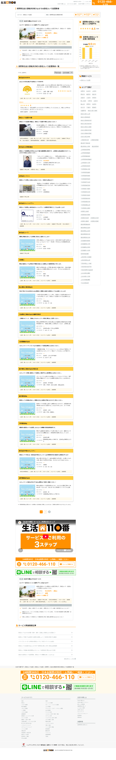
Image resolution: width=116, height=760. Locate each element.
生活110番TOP (20, 667)
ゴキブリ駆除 (24, 708)
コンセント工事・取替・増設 (52, 714)
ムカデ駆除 (48, 706)
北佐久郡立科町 (85, 136)
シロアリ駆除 (24, 704)
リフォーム (48, 732)
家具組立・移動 (25, 736)
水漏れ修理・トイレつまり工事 (28, 721)
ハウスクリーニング (26, 725)
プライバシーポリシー (83, 713)
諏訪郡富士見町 (85, 146)
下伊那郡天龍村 (85, 195)
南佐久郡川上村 (85, 114)
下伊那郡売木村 (85, 192)
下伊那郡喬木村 (85, 201)
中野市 (90, 101)
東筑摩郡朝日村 (85, 234)
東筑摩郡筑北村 (85, 237)
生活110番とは (61, 3)
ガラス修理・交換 (50, 719)
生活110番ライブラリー (84, 3)
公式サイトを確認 (41, 37)
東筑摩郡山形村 (85, 231)
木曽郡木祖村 (85, 218)
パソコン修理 (24, 729)
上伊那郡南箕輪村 (86, 159)
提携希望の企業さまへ (83, 724)
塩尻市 (94, 104)
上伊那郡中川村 (85, 163)
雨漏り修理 (48, 721)
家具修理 (48, 729)
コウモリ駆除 (24, 712)
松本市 (88, 91)
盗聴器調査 (48, 734)
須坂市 (83, 97)
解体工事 (48, 730)
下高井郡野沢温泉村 (87, 270)
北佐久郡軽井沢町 (86, 130)
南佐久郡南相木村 (86, 120)
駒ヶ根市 (83, 101)
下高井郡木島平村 (86, 267)
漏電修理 (23, 714)
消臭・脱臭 (48, 725)
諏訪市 (94, 94)
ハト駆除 (23, 710)
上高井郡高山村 (85, 260)
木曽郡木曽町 (95, 221)
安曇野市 (83, 110)
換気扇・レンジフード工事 (27, 715)
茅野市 (88, 104)
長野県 (47, 667)
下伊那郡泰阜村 (85, 198)
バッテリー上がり (50, 723)
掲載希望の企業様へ (77, 1)
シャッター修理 (49, 702)
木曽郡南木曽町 (85, 215)
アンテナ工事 (49, 712)
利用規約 (80, 715)
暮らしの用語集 (81, 704)
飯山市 (83, 104)
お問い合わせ (81, 709)
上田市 (94, 91)
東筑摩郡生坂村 (85, 227)
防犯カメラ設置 (85, 80)
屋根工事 (23, 730)
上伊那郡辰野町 (85, 149)
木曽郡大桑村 (85, 221)
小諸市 (88, 97)
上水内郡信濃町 (85, 273)
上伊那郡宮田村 (85, 166)
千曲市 (88, 107)
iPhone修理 (24, 738)
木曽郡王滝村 (95, 218)
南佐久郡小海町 (92, 110)
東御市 (94, 107)
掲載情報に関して (82, 706)
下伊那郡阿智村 (85, 179)
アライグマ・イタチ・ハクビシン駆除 (54, 708)
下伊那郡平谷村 (85, 182)
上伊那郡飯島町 (85, 156)
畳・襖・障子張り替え (26, 723)
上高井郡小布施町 (86, 257)
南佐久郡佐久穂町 (86, 127)
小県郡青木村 (85, 140)
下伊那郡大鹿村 (85, 208)
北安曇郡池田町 (85, 241)
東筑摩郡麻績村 (85, 224)
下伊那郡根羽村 (85, 185)
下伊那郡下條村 (85, 189)
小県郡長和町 (95, 140)
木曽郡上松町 (85, 211)
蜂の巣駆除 (24, 706)
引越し (47, 736)
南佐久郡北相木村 (86, 123)
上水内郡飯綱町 (85, 280)
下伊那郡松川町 (85, 169)
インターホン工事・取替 (51, 717)
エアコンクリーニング (26, 727)
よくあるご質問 (87, 1)
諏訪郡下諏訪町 (85, 143)
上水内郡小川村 (85, 276)
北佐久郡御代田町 (86, 133)
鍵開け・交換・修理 (26, 719)
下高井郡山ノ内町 (86, 263)
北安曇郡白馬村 (85, 247)
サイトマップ (81, 711)
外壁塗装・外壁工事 (26, 732)
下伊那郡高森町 (85, 172)
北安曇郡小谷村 (85, 250)
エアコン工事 (49, 715)
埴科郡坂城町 (85, 254)
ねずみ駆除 (48, 710)
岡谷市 (83, 94)
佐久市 (83, 107)
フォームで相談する (67, 564)
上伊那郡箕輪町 (85, 153)
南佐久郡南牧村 (85, 117)
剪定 (22, 701)
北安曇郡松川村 (85, 244)
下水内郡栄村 (85, 283)
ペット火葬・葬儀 (50, 727)
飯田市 (88, 94)
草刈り (23, 702)
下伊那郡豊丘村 (85, 205)
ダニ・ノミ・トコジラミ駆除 (52, 704)
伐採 (47, 701)
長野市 (83, 91)
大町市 (96, 101)
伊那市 (94, 97)
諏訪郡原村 (95, 146)
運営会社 (80, 717)
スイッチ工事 (24, 717)
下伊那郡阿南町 (85, 175)
